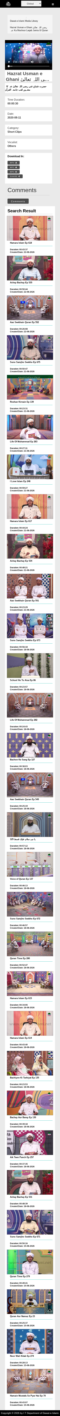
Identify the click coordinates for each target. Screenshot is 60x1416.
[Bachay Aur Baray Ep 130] (30, 1103)
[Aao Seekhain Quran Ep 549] (30, 784)
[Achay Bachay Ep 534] (30, 546)
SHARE (14, 176)
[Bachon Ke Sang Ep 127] (30, 745)
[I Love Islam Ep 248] (30, 466)
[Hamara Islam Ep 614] (30, 1023)
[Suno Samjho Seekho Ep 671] (30, 1222)
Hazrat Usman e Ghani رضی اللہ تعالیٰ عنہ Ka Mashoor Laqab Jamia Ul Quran (29, 29)
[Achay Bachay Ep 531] (30, 1182)
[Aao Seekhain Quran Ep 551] (30, 586)
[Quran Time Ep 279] (30, 1262)
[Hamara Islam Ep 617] (30, 506)
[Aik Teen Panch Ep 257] (30, 1142)
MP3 (12, 167)
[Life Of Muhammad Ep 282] (30, 705)
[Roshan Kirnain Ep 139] (30, 387)
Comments (18, 201)
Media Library (31, 21)
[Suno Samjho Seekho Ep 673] (30, 625)
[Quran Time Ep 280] (30, 943)
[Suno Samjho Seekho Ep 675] (30, 347)
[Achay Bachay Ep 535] (30, 268)
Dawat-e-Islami (17, 21)
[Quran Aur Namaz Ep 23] (30, 1301)
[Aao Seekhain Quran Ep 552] (30, 307)
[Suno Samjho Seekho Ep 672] (30, 904)
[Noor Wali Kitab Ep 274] (30, 1341)
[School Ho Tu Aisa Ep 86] (30, 665)
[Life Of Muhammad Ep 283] (30, 427)
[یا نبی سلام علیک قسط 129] (30, 824)
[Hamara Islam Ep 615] (30, 983)
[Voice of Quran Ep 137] (30, 864)
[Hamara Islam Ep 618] (30, 228)
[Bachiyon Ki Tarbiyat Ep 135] (30, 1063)
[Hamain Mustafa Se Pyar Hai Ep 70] (30, 1381)
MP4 (12, 163)
